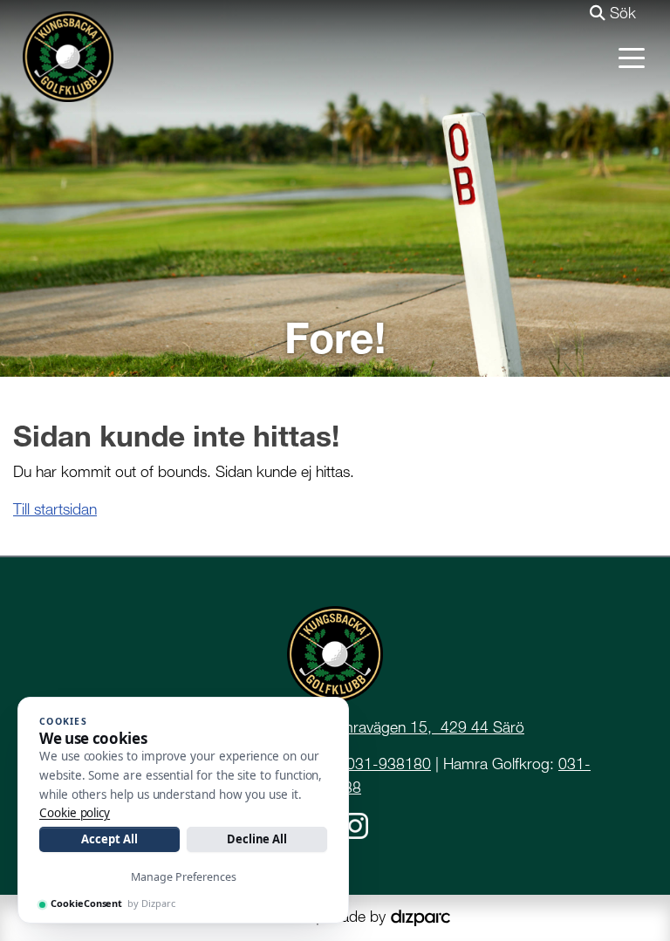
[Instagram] (355, 824)
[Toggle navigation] (631, 57)
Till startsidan (55, 509)
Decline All (257, 839)
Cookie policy (74, 813)
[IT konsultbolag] (420, 916)
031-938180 (388, 763)
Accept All (109, 839)
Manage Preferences (183, 876)
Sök (620, 12)
